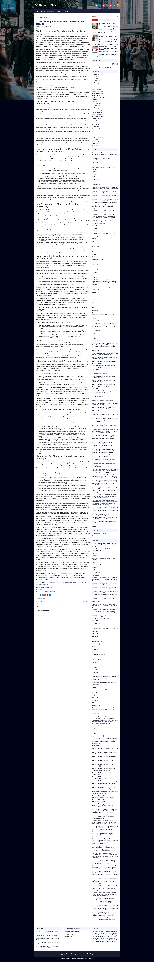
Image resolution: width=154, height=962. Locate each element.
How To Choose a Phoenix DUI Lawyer (46, 935)
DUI (93, 251)
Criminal (94, 225)
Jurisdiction (95, 289)
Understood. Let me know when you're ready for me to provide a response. (105, 391)
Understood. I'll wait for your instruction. (103, 384)
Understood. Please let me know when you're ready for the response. (105, 404)
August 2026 (95, 74)
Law (58, 11)
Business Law (95, 174)
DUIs (93, 256)
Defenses (94, 241)
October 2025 (96, 95)
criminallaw (95, 231)
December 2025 (96, 91)
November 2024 (96, 116)
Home (37, 11)
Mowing (94, 305)
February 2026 (96, 87)
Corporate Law (45, 16)
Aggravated (95, 162)
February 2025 (96, 112)
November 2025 (96, 93)
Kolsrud (94, 292)
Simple (94, 333)
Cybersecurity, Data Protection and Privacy (104, 233)
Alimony (94, 165)
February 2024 (96, 131)
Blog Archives (110, 20)
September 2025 (96, 97)
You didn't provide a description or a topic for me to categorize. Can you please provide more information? (105, 420)
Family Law (95, 264)
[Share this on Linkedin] (50, 595)
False (93, 262)
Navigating (95, 310)
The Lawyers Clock (76, 954)
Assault (94, 171)
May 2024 (94, 124)
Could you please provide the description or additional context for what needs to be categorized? (104, 206)
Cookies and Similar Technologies (45, 591)
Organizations (51, 11)
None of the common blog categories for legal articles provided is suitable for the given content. (105, 314)
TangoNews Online (69, 934)
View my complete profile (99, 536)
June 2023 (95, 139)
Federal (94, 267)
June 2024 (95, 122)
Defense (94, 238)
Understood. (95, 350)
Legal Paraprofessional (98, 294)
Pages (101, 20)
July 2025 (94, 101)
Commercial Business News (72, 931)
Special (94, 335)
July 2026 (94, 76)
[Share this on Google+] (45, 595)
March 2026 (95, 85)
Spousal (94, 338)
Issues (43, 11)
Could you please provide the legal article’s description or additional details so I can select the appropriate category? (105, 222)
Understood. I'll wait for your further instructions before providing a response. (104, 364)
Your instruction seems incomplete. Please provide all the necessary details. (104, 522)
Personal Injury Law (97, 321)
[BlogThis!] (39, 598)
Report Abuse (97, 526)
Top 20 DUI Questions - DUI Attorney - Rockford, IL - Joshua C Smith (47, 947)
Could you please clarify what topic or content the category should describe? (105, 196)
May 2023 (94, 141)
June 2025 (95, 104)
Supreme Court (96, 341)
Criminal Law (95, 228)
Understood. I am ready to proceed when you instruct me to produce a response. (105, 354)
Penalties (94, 318)
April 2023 (95, 143)
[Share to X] (41, 598)
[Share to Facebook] (42, 598)
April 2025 (95, 108)
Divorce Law (95, 246)
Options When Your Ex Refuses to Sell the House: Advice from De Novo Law (108, 48)
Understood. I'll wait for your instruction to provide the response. (104, 381)
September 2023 (96, 137)
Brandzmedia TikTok (99, 533)
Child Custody (96, 179)
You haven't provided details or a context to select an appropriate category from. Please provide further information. (104, 496)
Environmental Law (97, 259)
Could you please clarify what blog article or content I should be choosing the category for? (105, 187)
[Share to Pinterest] (44, 598)
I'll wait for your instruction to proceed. (103, 287)
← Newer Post (40, 602)
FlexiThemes (68, 958)
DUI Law (94, 254)
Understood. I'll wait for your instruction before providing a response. (103, 372)
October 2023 (96, 135)
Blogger (108, 67)
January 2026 (96, 89)
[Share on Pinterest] (47, 595)
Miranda (94, 302)
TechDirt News (68, 936)
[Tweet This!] (43, 595)
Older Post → (86, 602)
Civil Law (94, 182)
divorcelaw (95, 249)
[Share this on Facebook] (40, 595)
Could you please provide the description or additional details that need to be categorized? (105, 211)
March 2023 (95, 145)
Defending (95, 236)
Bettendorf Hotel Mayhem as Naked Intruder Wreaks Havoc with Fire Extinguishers (60, 22)
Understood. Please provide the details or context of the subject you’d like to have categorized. (104, 409)
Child (93, 176)
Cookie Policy (39, 589)
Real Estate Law (96, 330)
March (93, 297)
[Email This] (37, 598)
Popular (95, 20)
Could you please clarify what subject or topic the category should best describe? (105, 192)
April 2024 (95, 126)
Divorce (94, 244)
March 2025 (95, 110)
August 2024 (95, 118)
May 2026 (94, 81)
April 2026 (95, 83)
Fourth (94, 274)
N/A (93, 307)
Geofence (94, 277)
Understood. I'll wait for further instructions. (104, 361)
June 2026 (95, 78)
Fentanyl (94, 272)
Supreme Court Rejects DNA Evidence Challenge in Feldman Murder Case (108, 36)
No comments (48, 26)
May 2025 (94, 106)
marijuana (94, 300)
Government (65, 11)
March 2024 (95, 128)
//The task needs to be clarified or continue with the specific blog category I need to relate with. (105, 154)
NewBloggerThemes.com (87, 958)
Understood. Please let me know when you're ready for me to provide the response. (105, 399)
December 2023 (96, 133)
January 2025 (96, 114)
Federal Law (95, 269)
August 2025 (95, 99)
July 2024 (94, 120)
